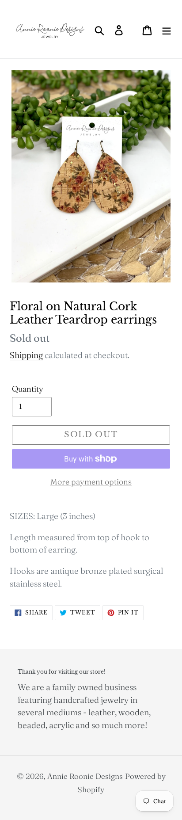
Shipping (26, 355)
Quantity (27, 389)
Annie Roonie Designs (85, 776)
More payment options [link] (91, 482)
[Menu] (166, 29)
